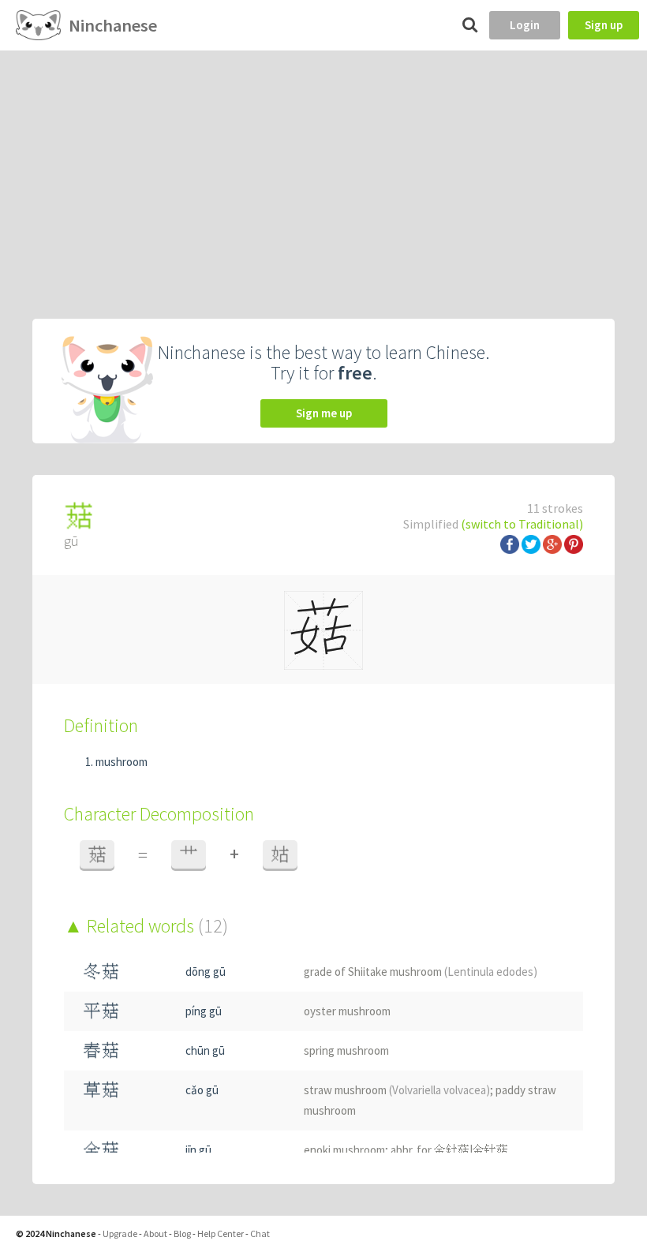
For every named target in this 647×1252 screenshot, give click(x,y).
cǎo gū (202, 1089)
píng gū (203, 1010)
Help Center (220, 1233)
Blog (182, 1233)
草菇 (101, 1090)
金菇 (101, 1150)
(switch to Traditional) (522, 524)
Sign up (604, 24)
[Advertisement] (323, 168)
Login (525, 24)
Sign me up (324, 412)
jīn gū (198, 1149)
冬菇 (101, 971)
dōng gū (205, 971)
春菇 (101, 1050)
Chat (260, 1233)
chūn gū (205, 1050)
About (155, 1233)
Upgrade (120, 1233)
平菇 (101, 1011)
